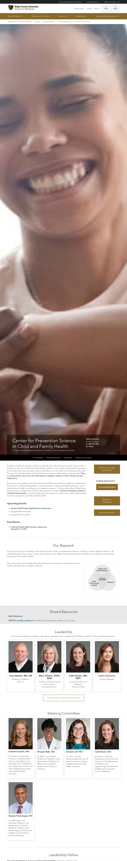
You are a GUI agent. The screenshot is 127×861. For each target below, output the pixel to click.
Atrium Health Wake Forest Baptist (70, 2)
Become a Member (107, 512)
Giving (106, 8)
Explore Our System (110, 2)
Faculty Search (79, 9)
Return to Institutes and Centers (107, 469)
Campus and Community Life (107, 16)
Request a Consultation (107, 500)
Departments (81, 16)
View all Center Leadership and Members (63, 698)
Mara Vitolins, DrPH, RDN (49, 677)
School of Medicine (93, 2)
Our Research (38, 458)
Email (91, 446)
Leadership (68, 458)
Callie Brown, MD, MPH (78, 677)
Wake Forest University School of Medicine (20, 21)
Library (89, 9)
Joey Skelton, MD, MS (20, 675)
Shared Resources (53, 458)
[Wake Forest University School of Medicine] (23, 8)
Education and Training (40, 16)
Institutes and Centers (49, 21)
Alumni (97, 9)
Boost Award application (107, 487)
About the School (14, 16)
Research (62, 16)
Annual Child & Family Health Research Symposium (31, 508)
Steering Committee (83, 458)
